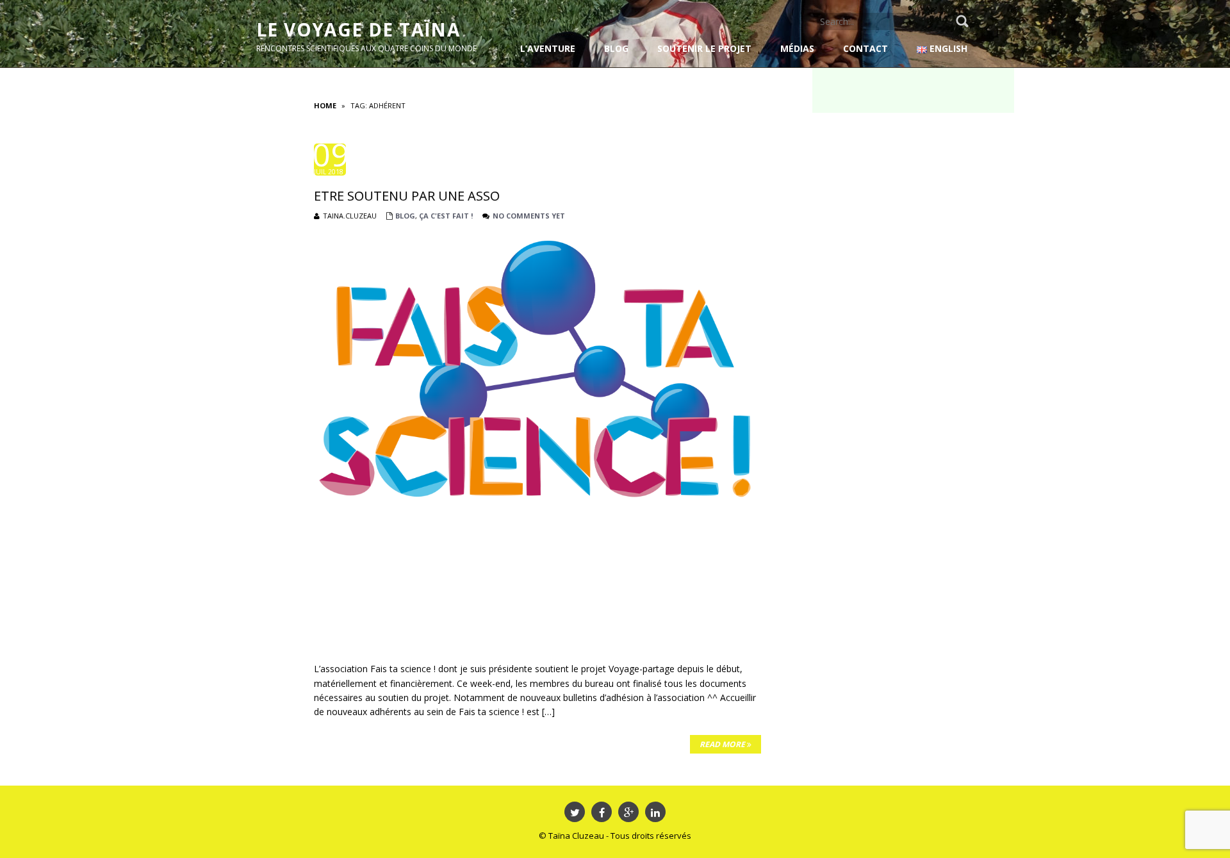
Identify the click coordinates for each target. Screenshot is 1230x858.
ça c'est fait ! (446, 215)
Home (325, 105)
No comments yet (529, 215)
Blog (405, 215)
